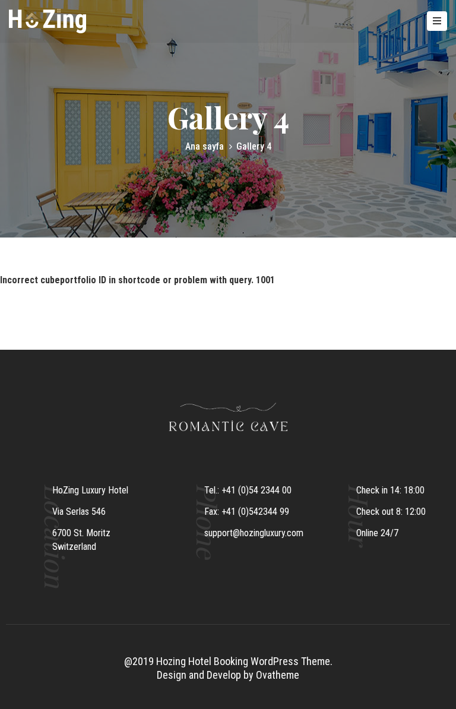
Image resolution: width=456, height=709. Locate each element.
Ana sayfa (204, 146)
